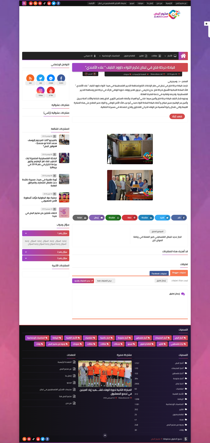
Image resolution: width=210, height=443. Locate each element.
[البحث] (24, 3)
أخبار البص (179, 338)
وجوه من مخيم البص (56, 344)
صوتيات (140, 3)
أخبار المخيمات (161, 338)
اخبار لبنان (180, 383)
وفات (38, 344)
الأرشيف (91, 3)
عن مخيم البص (181, 3)
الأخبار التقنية (71, 338)
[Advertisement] (74, 29)
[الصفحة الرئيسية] (183, 56)
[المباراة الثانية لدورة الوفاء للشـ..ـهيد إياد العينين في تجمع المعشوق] (105, 374)
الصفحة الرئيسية (140, 74)
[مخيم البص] (167, 14)
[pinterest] (40, 3)
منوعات (126, 74)
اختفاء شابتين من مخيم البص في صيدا (41, 214)
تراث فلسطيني (177, 344)
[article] (102, 234)
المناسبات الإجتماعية (111, 56)
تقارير (141, 56)
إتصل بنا (150, 3)
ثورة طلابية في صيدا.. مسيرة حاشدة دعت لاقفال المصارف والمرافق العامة (39, 182)
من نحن (159, 3)
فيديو (132, 3)
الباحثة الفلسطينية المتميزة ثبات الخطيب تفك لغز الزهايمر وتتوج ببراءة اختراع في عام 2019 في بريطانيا (41, 162)
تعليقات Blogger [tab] (179, 273)
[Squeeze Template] (186, 439)
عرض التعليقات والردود (82, 280)
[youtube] (49, 3)
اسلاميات (89, 338)
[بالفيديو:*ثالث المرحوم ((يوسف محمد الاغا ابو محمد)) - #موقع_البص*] (64, 140)
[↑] (105, 435)
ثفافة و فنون (129, 56)
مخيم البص (155, 438)
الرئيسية (169, 3)
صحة (182, 419)
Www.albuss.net (123, 397)
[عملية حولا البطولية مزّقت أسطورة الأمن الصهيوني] (64, 197)
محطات (117, 344)
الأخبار (169, 56)
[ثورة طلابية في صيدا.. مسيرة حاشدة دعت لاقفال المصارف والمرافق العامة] (64, 179)
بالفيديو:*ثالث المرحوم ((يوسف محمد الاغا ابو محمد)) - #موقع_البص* (42, 143)
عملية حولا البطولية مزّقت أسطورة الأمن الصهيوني (40, 199)
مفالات (103, 344)
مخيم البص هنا (65, 396)
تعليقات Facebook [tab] (159, 274)
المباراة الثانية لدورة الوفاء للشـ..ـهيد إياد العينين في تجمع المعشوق (106, 391)
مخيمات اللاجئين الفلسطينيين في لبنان (112, 3)
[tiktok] (45, 3)
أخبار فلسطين (141, 338)
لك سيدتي (88, 56)
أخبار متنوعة (123, 338)
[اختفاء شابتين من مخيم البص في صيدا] (64, 212)
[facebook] (58, 3)
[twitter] (54, 3)
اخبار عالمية (105, 338)
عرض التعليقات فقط (104, 280)
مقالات (154, 56)
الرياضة (56, 338)
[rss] (35, 3)
